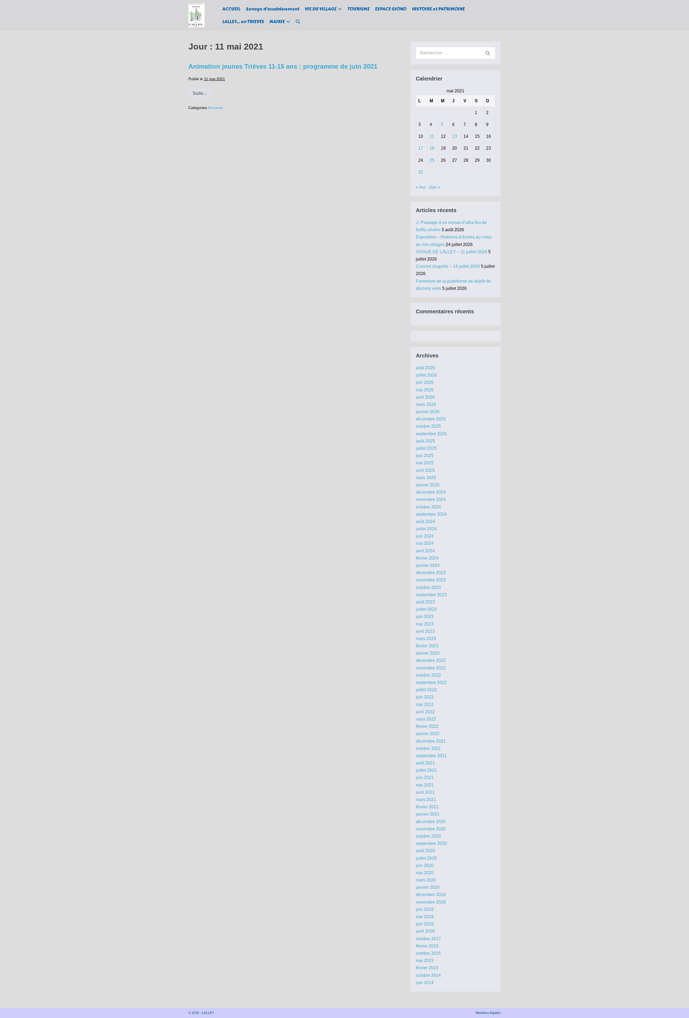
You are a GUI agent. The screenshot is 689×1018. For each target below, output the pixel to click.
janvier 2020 (428, 887)
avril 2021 (425, 792)
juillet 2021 (426, 770)
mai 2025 (425, 463)
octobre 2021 (428, 748)
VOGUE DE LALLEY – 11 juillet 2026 (451, 252)
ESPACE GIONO (390, 9)
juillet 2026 (426, 375)
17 (420, 148)
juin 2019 (425, 909)
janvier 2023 (428, 653)
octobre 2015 (428, 953)
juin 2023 (425, 616)
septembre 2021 (431, 755)
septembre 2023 (431, 594)
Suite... (202, 95)
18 (432, 148)
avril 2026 (425, 397)
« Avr (421, 187)
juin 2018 (425, 924)
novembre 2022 (431, 668)
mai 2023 (425, 624)
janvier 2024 (428, 565)
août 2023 (425, 602)
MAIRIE (277, 21)
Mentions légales (488, 1013)
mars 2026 (426, 404)
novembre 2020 (431, 829)
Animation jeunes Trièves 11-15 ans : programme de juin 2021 (282, 66)
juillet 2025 (426, 448)
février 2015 (427, 968)
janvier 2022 (428, 733)
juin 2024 (425, 536)
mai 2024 (425, 543)
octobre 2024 (428, 507)
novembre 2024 (431, 499)
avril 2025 (425, 470)
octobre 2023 (428, 587)
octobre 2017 (428, 938)
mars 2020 (426, 880)
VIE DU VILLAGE (320, 9)
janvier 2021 (428, 814)
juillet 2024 (426, 528)
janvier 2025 (428, 485)
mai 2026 (425, 390)
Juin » (434, 187)
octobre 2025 (428, 426)
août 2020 (425, 850)
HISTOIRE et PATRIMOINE (438, 9)
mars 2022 (426, 719)
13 (454, 136)
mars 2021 (426, 799)
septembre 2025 (431, 433)
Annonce (215, 108)
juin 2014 (425, 982)
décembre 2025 (431, 419)
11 (432, 136)
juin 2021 (425, 777)
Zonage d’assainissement (272, 9)
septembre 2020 (431, 843)
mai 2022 (425, 704)
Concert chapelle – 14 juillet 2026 (448, 266)
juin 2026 (425, 382)
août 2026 (425, 368)
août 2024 (425, 521)
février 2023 (427, 646)
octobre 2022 (428, 675)
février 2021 (427, 807)
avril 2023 (425, 631)
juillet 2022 (426, 689)
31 (420, 172)
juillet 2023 (426, 609)
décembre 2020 (431, 821)
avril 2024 (425, 551)
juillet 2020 (426, 858)
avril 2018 (425, 931)
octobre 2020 (428, 836)
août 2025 (425, 441)
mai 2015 (425, 960)
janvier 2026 (428, 411)
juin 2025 (425, 455)
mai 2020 (425, 872)
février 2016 (427, 946)
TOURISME (358, 9)
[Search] (488, 53)
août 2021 (425, 763)
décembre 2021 (431, 741)
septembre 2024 (431, 514)
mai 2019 (425, 916)
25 (432, 160)
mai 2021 (425, 785)
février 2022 (427, 726)
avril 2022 (425, 712)
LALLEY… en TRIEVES (243, 21)
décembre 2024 (431, 492)
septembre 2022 (431, 682)
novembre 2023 (431, 580)
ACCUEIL (231, 9)
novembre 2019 (431, 902)
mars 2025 (426, 477)
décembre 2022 (431, 660)
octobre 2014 (428, 975)
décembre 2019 (431, 894)
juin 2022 (425, 697)
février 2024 (427, 558)
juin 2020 (425, 865)
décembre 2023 (431, 572)
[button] (298, 21)
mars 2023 (426, 638)
